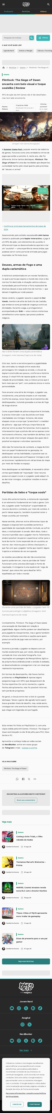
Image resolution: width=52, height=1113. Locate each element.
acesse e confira (29, 748)
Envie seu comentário (26, 800)
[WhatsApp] (17, 778)
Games (22, 68)
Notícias (12, 68)
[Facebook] (23, 778)
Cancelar (16, 1104)
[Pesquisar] (31, 38)
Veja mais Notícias (26, 961)
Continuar (34, 1104)
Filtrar (45, 38)
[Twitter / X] (29, 778)
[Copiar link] (34, 778)
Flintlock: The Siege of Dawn (15, 768)
